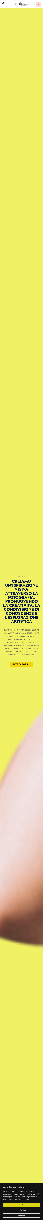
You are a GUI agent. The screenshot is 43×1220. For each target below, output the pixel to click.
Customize (21, 1210)
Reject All (21, 1215)
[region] (21, 1201)
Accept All (21, 1205)
